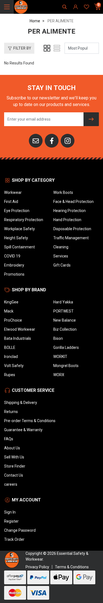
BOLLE (9, 347)
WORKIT (60, 356)
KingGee (11, 302)
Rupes (9, 375)
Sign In (10, 512)
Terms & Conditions (72, 567)
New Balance (64, 320)
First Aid (11, 201)
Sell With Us (14, 457)
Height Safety (16, 238)
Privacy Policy (37, 567)
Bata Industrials (17, 338)
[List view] (56, 48)
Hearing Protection (69, 210)
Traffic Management (71, 238)
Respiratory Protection (23, 220)
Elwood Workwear (19, 329)
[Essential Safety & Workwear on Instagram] (67, 140)
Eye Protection (16, 210)
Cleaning (60, 247)
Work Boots (63, 192)
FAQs (8, 439)
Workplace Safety (19, 229)
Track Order (14, 539)
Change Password (20, 530)
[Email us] (36, 140)
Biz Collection (65, 329)
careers (10, 484)
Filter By (21, 48)
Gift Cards (62, 265)
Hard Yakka (63, 302)
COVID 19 (12, 256)
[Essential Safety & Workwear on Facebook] (52, 140)
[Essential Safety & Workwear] (21, 6)
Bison (58, 338)
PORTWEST (63, 311)
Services (60, 256)
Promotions (14, 274)
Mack (8, 311)
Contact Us (13, 475)
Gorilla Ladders (66, 347)
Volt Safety (14, 365)
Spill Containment (19, 247)
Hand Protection (67, 220)
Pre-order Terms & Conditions (29, 421)
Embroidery (14, 265)
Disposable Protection (72, 229)
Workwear (13, 192)
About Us (12, 448)
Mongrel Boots (66, 365)
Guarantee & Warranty (23, 430)
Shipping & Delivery (20, 402)
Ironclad (11, 356)
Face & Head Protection (73, 201)
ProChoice (13, 320)
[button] (19, 48)
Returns (11, 411)
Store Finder (14, 466)
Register (11, 521)
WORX (58, 375)
